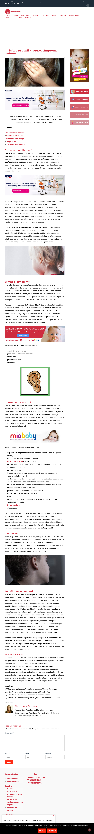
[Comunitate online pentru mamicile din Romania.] (13, 11)
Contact (16, 3)
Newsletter (61, 2)
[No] (92, 828)
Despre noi (8, 2)
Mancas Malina (26, 706)
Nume (7, 753)
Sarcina (8, 786)
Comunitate (71, 2)
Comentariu (9, 733)
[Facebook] (87, 5)
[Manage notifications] (89, 829)
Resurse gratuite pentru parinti (44, 2)
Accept (41, 830)
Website (48, 753)
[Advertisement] (47, 32)
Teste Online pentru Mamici (23, 2)
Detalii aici (52, 830)
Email (27, 753)
